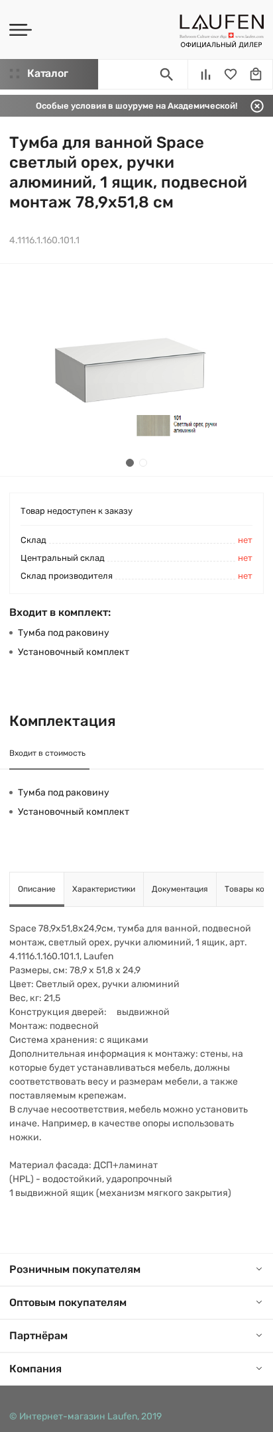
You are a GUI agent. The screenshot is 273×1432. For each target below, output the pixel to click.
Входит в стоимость (47, 753)
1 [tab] (130, 463)
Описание (37, 889)
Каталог (47, 73)
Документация (180, 889)
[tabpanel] (136, 370)
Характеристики (103, 889)
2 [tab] (143, 463)
